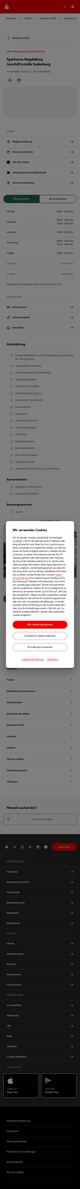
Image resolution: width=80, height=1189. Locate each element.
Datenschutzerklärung (33, 659)
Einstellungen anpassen (40, 647)
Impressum (52, 659)
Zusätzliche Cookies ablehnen (40, 636)
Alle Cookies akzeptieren (40, 624)
